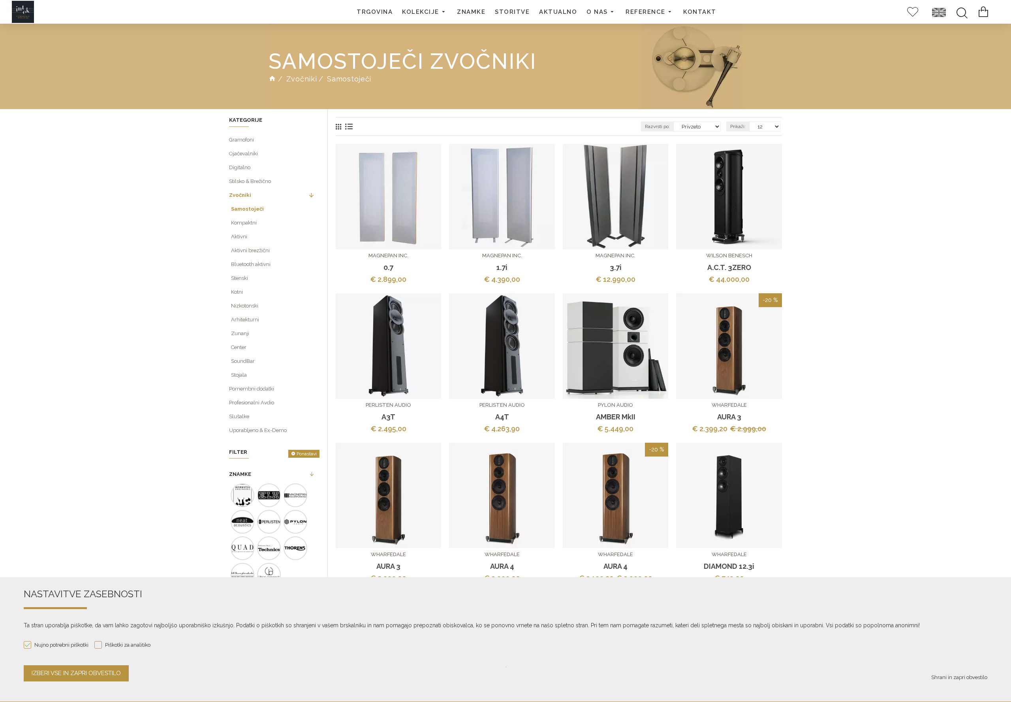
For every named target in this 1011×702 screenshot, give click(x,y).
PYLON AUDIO (615, 405)
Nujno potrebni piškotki (61, 645)
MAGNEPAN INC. (388, 256)
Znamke (240, 474)
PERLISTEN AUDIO (388, 405)
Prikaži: (738, 126)
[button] (424, 12)
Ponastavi (307, 454)
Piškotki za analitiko (127, 645)
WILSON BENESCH (729, 256)
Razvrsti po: (657, 126)
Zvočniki (301, 79)
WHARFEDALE (729, 405)
